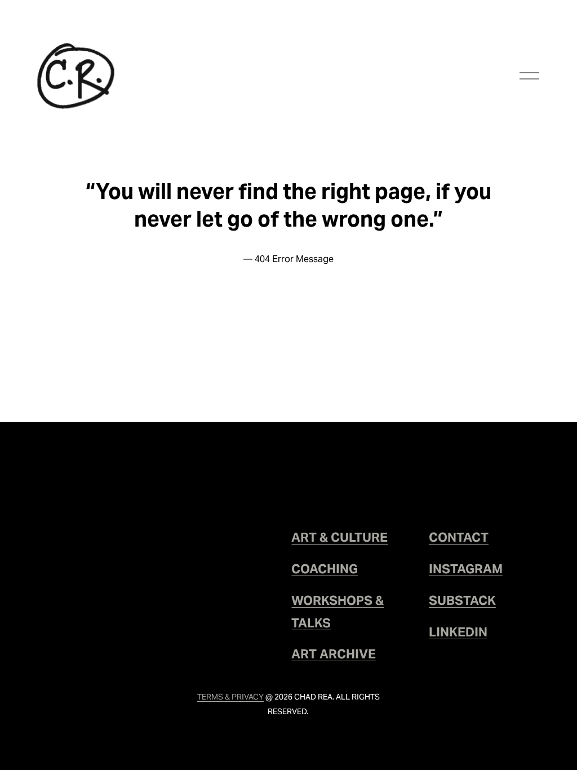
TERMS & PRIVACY (230, 697)
